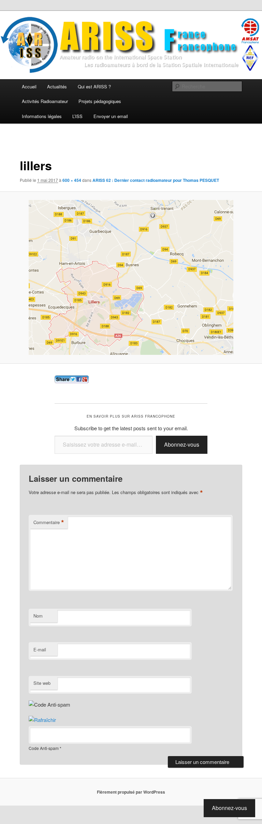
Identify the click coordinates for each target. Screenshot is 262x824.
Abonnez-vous (181, 444)
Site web (41, 683)
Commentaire (48, 522)
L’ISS (77, 116)
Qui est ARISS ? (94, 86)
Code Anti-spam (44, 748)
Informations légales (42, 116)
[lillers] (131, 277)
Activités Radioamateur (45, 101)
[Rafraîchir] (42, 719)
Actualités (57, 86)
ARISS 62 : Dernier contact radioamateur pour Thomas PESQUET (155, 180)
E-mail (39, 649)
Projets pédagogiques (99, 101)
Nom (38, 615)
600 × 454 (71, 180)
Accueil (29, 86)
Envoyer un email (110, 116)
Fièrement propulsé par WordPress (131, 792)
